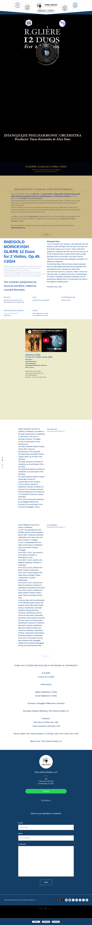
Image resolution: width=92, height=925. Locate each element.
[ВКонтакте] (57, 900)
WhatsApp (46, 791)
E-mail (20, 823)
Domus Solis (58, 194)
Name (20, 833)
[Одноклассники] (60, 900)
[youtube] (66, 900)
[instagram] (69, 900)
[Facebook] (2, 460)
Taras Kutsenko (47, 194)
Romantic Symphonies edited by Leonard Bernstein (33, 196)
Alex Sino (36, 194)
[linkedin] (87, 900)
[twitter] (83, 900)
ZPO (64, 431)
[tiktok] (80, 900)
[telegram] (76, 900)
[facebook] (73, 900)
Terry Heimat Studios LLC (11, 313)
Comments (22, 844)
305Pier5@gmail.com (18, 228)
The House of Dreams (62, 196)
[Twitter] (2, 467)
